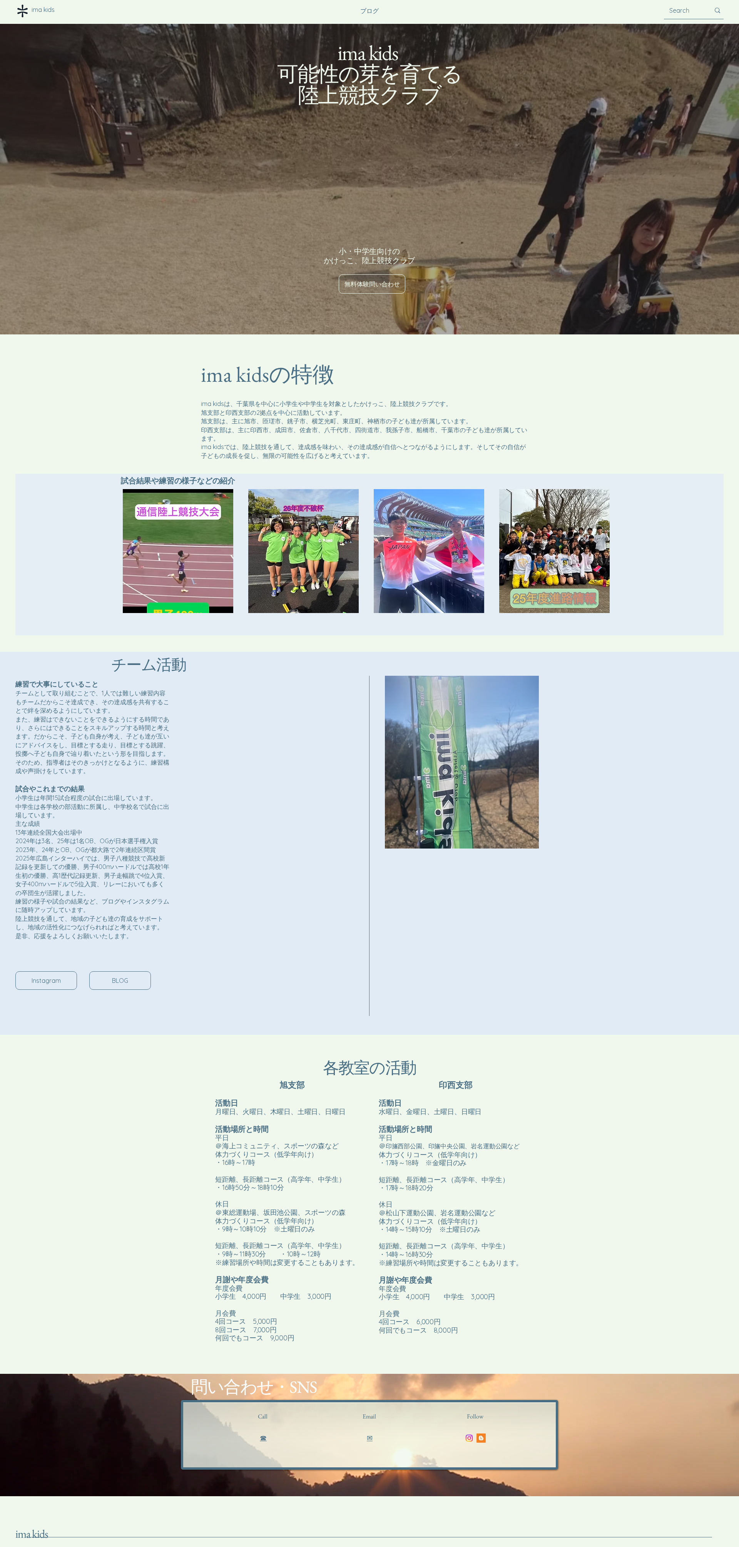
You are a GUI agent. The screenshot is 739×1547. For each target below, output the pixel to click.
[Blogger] (481, 1438)
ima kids (31, 1533)
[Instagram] (469, 1438)
